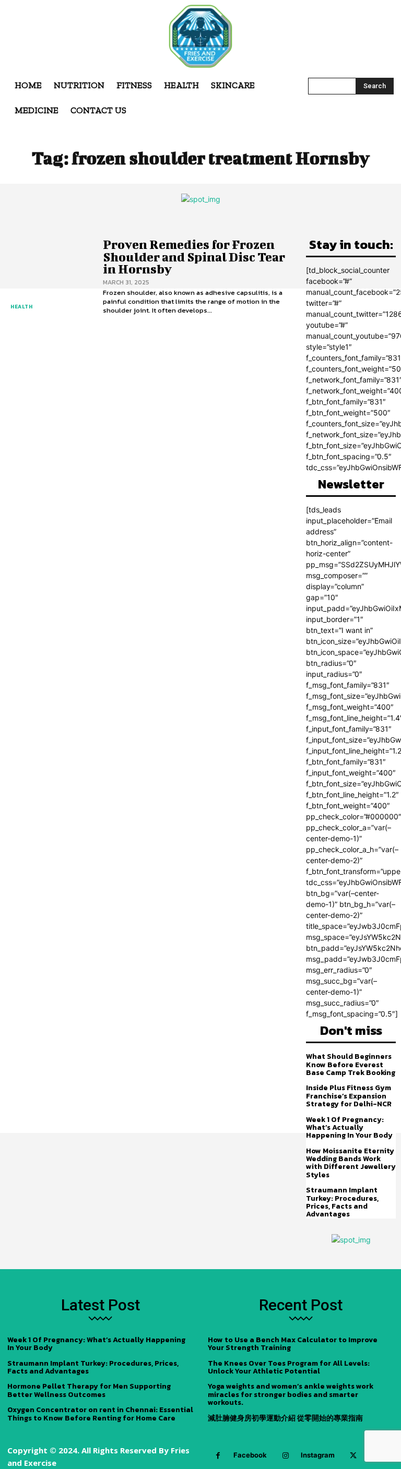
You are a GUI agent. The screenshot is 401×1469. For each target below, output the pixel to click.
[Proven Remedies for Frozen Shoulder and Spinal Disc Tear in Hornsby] (48, 276)
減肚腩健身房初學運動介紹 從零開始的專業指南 (285, 1418)
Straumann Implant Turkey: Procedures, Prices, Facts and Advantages (342, 1202)
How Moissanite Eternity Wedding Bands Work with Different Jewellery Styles (351, 1162)
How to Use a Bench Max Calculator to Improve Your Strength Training (293, 1343)
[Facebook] (218, 1456)
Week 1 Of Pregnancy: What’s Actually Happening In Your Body (349, 1127)
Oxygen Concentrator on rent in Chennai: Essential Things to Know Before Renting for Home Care (100, 1413)
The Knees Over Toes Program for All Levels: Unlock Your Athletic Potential (289, 1367)
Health (21, 306)
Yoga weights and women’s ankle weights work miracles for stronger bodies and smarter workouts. (290, 1394)
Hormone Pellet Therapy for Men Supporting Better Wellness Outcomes (89, 1390)
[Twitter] (353, 1456)
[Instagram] (285, 1456)
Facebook (250, 1455)
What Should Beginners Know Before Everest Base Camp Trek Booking (350, 1064)
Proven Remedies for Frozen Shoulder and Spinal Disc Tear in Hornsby (194, 256)
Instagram (318, 1455)
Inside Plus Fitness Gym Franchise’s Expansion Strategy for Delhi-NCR (349, 1095)
